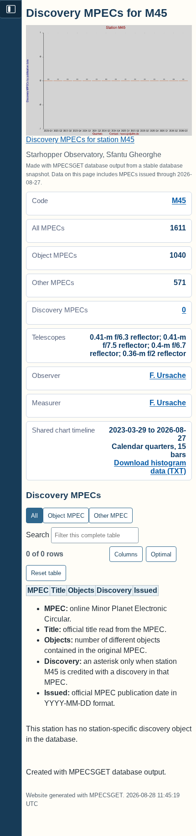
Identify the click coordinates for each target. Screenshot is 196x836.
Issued (145, 590)
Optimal (161, 554)
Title (58, 590)
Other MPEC (111, 515)
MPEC (38, 590)
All (34, 515)
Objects (81, 590)
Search (38, 535)
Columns (126, 554)
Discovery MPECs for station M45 (80, 139)
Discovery (114, 590)
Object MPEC (66, 515)
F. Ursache (168, 375)
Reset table (46, 573)
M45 (179, 200)
